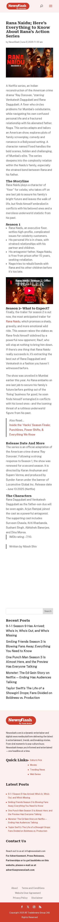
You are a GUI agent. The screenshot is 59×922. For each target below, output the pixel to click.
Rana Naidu (13, 321)
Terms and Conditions (33, 888)
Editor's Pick (36, 760)
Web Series (35, 774)
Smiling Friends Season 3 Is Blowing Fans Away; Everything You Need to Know (28, 646)
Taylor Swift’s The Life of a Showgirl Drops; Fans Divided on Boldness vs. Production (29, 692)
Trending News (37, 769)
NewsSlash (14, 42)
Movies (33, 765)
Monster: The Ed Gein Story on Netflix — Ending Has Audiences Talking (28, 677)
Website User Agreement (28, 893)
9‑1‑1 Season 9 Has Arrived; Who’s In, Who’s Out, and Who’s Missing (27, 630)
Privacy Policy (20, 898)
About (14, 888)
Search (47, 611)
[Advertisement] (28, 583)
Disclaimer (37, 898)
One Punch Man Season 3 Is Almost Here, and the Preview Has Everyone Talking (27, 661)
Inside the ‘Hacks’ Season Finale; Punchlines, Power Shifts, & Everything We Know (29, 429)
